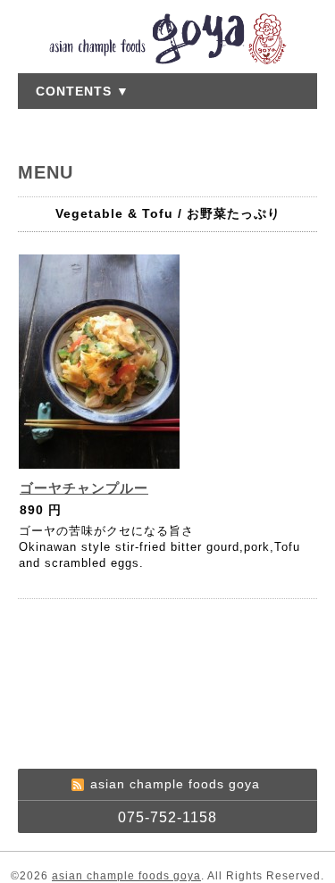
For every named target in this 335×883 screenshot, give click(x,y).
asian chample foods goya (126, 876)
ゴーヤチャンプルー (84, 488)
